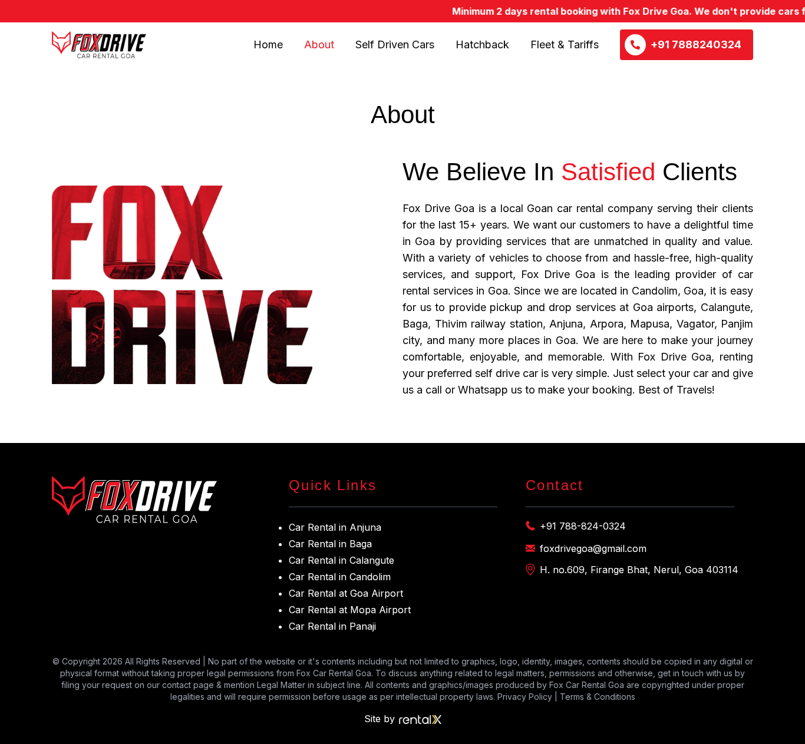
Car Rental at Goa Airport (346, 593)
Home (268, 44)
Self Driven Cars (394, 44)
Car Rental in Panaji (332, 626)
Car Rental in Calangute (341, 560)
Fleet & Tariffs (564, 44)
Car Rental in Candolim (340, 577)
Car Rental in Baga (330, 544)
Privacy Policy (524, 697)
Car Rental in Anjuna (335, 527)
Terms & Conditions (597, 697)
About (319, 44)
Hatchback (482, 44)
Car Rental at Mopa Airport (350, 610)
